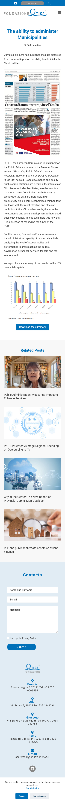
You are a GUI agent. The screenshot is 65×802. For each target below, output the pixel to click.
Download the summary (32, 327)
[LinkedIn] (15, 3)
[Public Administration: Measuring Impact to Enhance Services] (32, 372)
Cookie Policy (32, 788)
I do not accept (39, 796)
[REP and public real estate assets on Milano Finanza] (32, 525)
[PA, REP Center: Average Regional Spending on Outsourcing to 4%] (32, 423)
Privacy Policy (29, 638)
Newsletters (32, 3)
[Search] (49, 3)
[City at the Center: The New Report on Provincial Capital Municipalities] (32, 474)
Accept (22, 796)
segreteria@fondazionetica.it (32, 757)
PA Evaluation (34, 45)
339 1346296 (47, 705)
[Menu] (59, 12)
